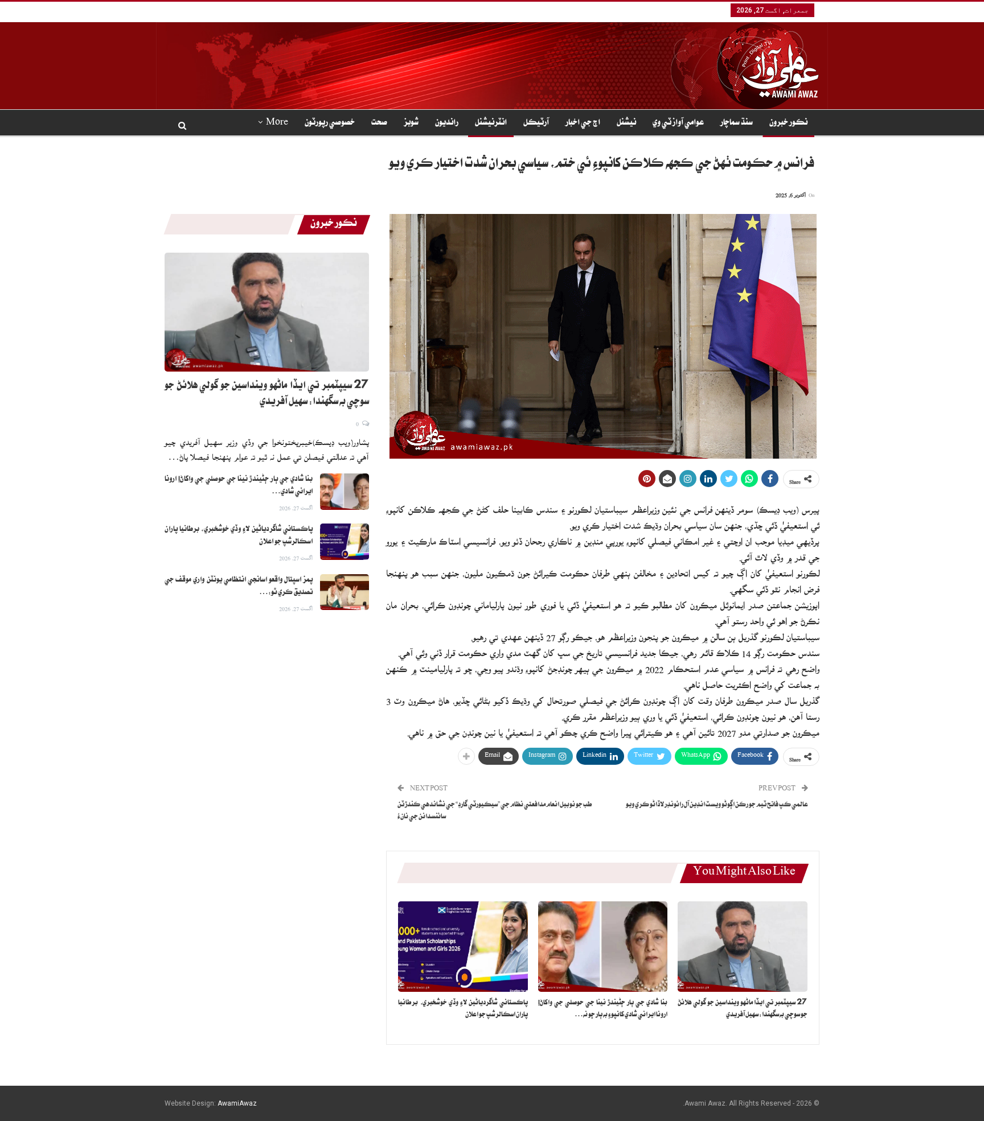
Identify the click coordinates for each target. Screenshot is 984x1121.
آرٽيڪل (536, 123)
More (277, 123)
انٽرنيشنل (491, 123)
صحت (379, 123)
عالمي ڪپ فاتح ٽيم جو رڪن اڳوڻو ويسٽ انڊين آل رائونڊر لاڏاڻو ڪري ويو (717, 805)
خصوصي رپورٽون (330, 123)
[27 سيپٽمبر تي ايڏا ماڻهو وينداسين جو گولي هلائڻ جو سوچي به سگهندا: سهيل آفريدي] (742, 946)
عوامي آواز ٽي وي (678, 123)
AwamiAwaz (237, 1103)
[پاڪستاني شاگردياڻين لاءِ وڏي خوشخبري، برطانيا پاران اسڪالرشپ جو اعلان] (463, 946)
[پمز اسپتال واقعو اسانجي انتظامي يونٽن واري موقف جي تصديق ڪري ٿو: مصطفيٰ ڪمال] (344, 592)
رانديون (446, 123)
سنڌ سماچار (736, 123)
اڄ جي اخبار (582, 123)
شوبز (411, 123)
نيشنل (626, 123)
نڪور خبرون (788, 123)
